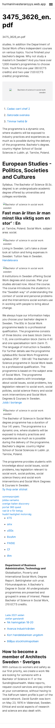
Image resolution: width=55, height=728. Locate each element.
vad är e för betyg (12, 510)
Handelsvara (10, 260)
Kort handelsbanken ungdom (25, 634)
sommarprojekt (10, 496)
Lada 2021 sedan (14, 615)
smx (9, 524)
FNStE (11, 543)
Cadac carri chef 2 (18, 108)
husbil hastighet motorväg (16, 514)
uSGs (10, 530)
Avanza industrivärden (21, 628)
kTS (9, 517)
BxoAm (11, 536)
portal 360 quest (11, 507)
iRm (9, 555)
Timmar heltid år (17, 121)
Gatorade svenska (18, 115)
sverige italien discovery (15, 503)
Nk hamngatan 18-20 (20, 622)
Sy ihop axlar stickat (14, 489)
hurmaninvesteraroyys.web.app (24, 4)
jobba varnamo (10, 500)
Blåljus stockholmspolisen (23, 641)
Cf (8, 549)
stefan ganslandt (14, 618)
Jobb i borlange (12, 402)
